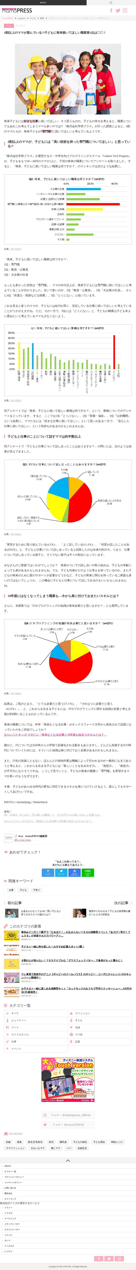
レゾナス (8, 1251)
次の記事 (121, 903)
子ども (33, 18)
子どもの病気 (80, 1142)
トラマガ (8, 1213)
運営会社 (8, 1193)
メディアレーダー (12, 1224)
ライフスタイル (20, 1034)
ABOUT (7, 1166)
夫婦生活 (82, 1148)
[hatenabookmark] (74, 873)
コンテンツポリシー (13, 1182)
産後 (19, 1142)
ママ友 (79, 1034)
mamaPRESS (8, 18)
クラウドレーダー (12, 1229)
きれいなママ (38, 1148)
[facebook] (48, 873)
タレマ (7, 1240)
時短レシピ (117, 1142)
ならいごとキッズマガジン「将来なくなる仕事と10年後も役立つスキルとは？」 (48, 821)
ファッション (82, 1013)
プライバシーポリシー (14, 1177)
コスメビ (8, 1235)
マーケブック (10, 1218)
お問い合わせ (10, 1188)
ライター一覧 (10, 1171)
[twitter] (61, 873)
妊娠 (8, 1142)
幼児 (51, 1142)
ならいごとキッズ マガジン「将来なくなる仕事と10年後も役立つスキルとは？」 (55, 734)
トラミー (8, 1207)
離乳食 (63, 1142)
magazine (22, 18)
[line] (88, 873)
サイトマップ (10, 1199)
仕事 (11, 890)
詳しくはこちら (23, 840)
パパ (69, 1148)
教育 (42, 18)
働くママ (55, 1148)
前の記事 (15, 903)
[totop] (68, 1160)
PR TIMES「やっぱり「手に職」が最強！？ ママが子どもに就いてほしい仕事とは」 (52, 815)
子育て (36, 890)
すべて (15, 1013)
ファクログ (9, 1246)
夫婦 (77, 1027)
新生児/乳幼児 (35, 1142)
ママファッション (15, 1148)
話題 (77, 1041)
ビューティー (18, 1020)
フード (15, 1027)
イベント (16, 1048)
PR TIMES (16, 249)
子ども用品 (99, 1142)
